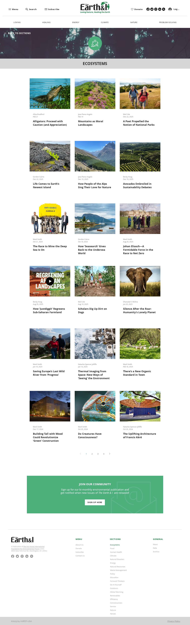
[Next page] (109, 453)
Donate (79, 548)
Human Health (116, 552)
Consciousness (116, 603)
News (155, 544)
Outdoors (114, 588)
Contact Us (80, 555)
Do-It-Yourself (116, 584)
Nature (113, 610)
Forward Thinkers (117, 581)
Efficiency (114, 599)
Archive (156, 551)
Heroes (113, 613)
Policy (112, 574)
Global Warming (116, 592)
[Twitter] (151, 9)
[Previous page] (80, 453)
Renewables (115, 595)
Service (113, 606)
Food (112, 548)
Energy (113, 563)
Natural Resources (117, 566)
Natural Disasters (117, 559)
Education (114, 577)
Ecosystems (115, 545)
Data (155, 548)
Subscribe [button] (80, 552)
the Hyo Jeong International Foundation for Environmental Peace (28, 547)
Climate (113, 555)
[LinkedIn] (159, 9)
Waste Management (118, 570)
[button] (16, 9)
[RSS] (163, 9)
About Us (79, 545)
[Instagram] (155, 9)
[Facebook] (148, 9)
